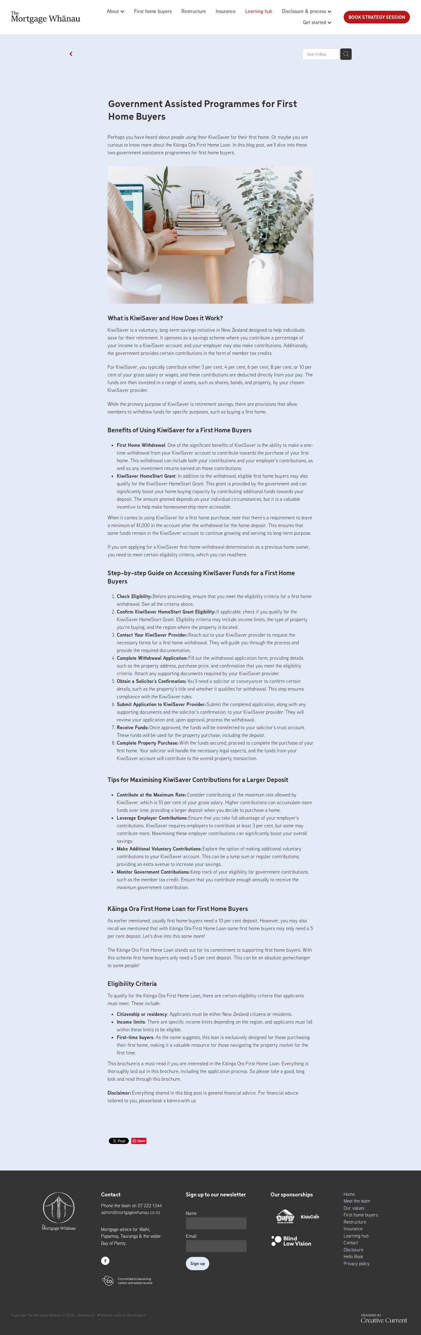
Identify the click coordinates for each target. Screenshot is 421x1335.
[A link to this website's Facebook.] (105, 1261)
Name (191, 1213)
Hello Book (353, 1256)
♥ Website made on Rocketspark (121, 1315)
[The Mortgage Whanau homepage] (51, 17)
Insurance (225, 11)
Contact (351, 1243)
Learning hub (258, 11)
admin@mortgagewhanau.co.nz (130, 1212)
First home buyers (153, 11)
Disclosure (353, 1250)
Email (191, 1236)
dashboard (86, 1315)
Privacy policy (357, 1263)
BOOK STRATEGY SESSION (377, 17)
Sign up (197, 1263)
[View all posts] (70, 54)
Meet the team (357, 1201)
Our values (354, 1208)
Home (349, 1194)
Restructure (194, 11)
